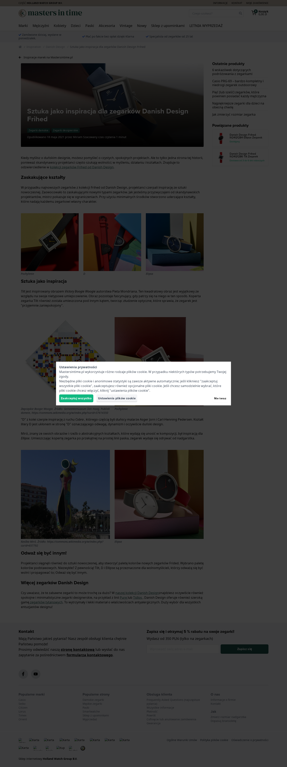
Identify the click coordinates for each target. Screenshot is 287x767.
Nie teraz (220, 398)
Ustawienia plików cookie (117, 398)
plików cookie (137, 372)
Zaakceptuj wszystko (76, 398)
